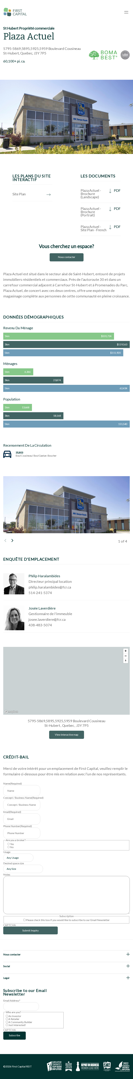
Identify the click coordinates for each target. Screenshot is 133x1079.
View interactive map (66, 734)
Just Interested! (17, 1024)
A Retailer (13, 1018)
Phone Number (17, 826)
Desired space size (13, 863)
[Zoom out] (125, 655)
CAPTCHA (9, 925)
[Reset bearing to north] (125, 660)
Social (6, 966)
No (12, 847)
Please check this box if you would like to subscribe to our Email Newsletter (68, 919)
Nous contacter (66, 256)
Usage (6, 851)
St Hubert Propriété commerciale (28, 28)
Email (12, 811)
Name (12, 783)
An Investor (14, 1016)
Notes (6, 874)
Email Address (11, 1000)
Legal (6, 977)
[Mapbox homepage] (11, 712)
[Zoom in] (125, 651)
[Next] (12, 540)
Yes (12, 843)
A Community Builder (20, 1022)
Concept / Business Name (23, 797)
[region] (66, 681)
